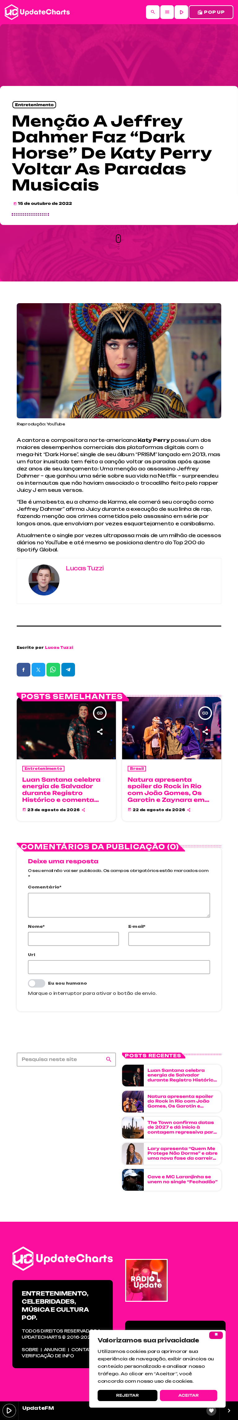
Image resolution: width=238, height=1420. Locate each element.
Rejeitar (127, 1395)
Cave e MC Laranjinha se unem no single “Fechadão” (183, 1179)
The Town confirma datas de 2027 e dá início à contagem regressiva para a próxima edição (182, 1130)
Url (31, 954)
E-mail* (137, 926)
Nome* (36, 926)
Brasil (137, 768)
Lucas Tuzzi (59, 647)
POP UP (211, 12)
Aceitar (188, 1395)
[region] (157, 1369)
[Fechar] (216, 1335)
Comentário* (45, 887)
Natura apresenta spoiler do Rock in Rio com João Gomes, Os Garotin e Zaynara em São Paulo (166, 793)
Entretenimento (34, 104)
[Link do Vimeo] (37, 12)
